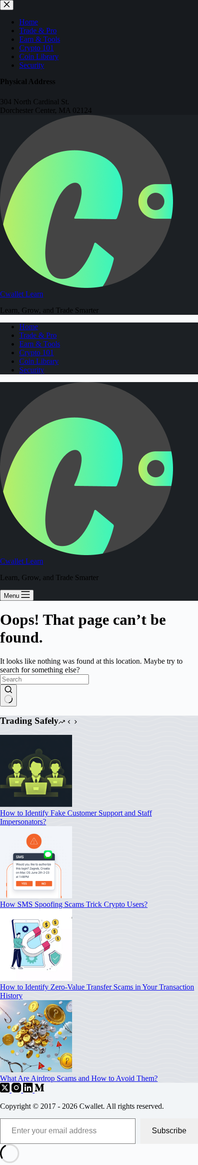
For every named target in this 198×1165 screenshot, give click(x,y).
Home (28, 326)
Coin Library (39, 361)
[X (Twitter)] (6, 1090)
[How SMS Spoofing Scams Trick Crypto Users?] (36, 896)
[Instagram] (17, 1090)
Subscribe (169, 1131)
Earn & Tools (39, 344)
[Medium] (39, 1090)
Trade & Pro (38, 335)
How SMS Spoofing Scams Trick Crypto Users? (74, 904)
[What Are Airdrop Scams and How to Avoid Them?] (36, 1070)
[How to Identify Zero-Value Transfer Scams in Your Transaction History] (36, 978)
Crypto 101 (36, 352)
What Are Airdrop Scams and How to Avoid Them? (79, 1078)
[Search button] (8, 695)
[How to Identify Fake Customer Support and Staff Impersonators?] (36, 804)
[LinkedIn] (29, 1090)
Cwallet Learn (21, 294)
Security (31, 370)
